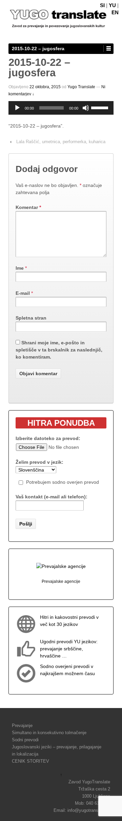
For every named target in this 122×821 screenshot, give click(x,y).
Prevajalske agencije (61, 581)
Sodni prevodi (25, 739)
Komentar (28, 207)
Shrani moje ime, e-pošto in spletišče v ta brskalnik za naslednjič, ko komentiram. (59, 350)
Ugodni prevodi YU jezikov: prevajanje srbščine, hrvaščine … (69, 648)
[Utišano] (85, 107)
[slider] (100, 107)
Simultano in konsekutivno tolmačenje (49, 732)
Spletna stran (31, 318)
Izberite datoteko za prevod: (48, 438)
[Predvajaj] (17, 107)
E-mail (23, 293)
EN (115, 12)
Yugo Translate (81, 86)
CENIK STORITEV (30, 761)
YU (112, 5)
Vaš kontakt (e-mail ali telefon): (51, 496)
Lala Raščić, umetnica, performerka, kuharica (60, 141)
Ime (20, 268)
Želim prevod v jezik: (39, 462)
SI (102, 5)
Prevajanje (22, 725)
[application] (61, 108)
